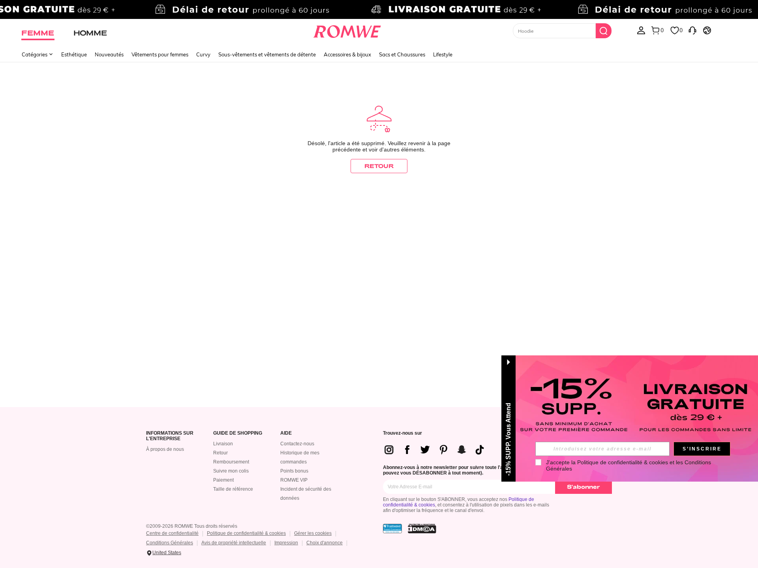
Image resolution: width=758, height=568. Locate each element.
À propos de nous (165, 449)
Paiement (223, 480)
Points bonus (294, 471)
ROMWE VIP (294, 480)
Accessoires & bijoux (347, 54)
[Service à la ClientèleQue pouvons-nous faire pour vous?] (692, 30)
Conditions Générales (169, 543)
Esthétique (74, 54)
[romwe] (347, 30)
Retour (220, 453)
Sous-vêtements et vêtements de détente (267, 54)
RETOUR (379, 166)
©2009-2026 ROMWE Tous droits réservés (191, 526)
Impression (286, 543)
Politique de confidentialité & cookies (246, 533)
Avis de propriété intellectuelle (233, 543)
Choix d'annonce (324, 543)
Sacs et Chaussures (402, 54)
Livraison (223, 444)
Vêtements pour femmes (159, 54)
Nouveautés (109, 54)
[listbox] (641, 30)
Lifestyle (442, 54)
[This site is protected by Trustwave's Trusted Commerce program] (392, 528)
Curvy (203, 54)
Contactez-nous (297, 444)
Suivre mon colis (231, 471)
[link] (379, 9)
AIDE (286, 433)
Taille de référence (233, 489)
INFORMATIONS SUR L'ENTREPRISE (169, 436)
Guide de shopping (237, 433)
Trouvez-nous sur (402, 433)
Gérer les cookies (313, 533)
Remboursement (231, 462)
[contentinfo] (437, 450)
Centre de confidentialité (172, 533)
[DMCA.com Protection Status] (422, 528)
